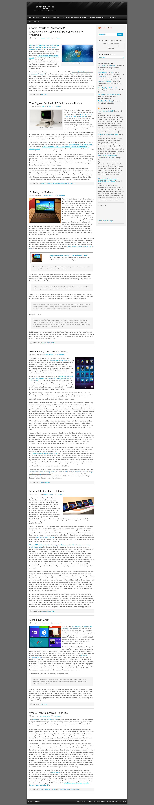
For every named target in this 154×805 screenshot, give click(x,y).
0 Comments (57, 38)
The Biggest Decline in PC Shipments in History (55, 103)
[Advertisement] (104, 11)
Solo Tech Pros (102, 77)
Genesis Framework (108, 801)
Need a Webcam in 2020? (106, 111)
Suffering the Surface (41, 192)
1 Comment (58, 106)
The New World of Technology (65, 183)
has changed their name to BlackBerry (58, 360)
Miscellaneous (34, 21)
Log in (124, 801)
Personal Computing (97, 17)
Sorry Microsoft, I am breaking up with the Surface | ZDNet (68, 255)
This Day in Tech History (105, 101)
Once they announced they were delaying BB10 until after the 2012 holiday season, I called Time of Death (51, 379)
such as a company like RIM (45, 537)
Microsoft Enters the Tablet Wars (47, 491)
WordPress (118, 801)
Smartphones (34, 17)
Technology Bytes (105, 108)
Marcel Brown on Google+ (106, 220)
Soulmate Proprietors (104, 81)
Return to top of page (34, 801)
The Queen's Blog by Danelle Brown (109, 94)
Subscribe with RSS (106, 28)
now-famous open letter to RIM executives (45, 719)
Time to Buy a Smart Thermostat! (108, 134)
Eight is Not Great (39, 619)
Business (112, 17)
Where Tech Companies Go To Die (48, 712)
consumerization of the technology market (44, 453)
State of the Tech (51, 8)
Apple (42, 789)
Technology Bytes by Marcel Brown (108, 88)
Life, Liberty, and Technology (106, 65)
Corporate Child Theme (93, 801)
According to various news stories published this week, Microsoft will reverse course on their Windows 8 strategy (44, 47)
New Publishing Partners (105, 72)
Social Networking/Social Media (74, 17)
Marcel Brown (45, 38)
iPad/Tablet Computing (51, 17)
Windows (44, 94)
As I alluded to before (53, 772)
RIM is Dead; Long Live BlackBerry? (49, 351)
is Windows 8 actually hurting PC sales (80, 144)
